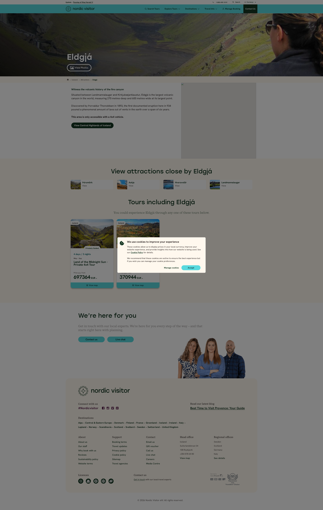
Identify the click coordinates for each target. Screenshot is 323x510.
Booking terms (119, 441)
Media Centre (153, 463)
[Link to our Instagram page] (108, 408)
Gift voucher (152, 446)
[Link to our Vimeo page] (112, 408)
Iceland (75, 80)
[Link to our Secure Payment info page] (217, 476)
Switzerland (154, 427)
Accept (191, 267)
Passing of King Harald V (83, 2)
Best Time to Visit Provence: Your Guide (217, 408)
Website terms (85, 463)
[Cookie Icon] (122, 252)
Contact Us (250, 8)
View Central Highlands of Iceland (92, 125)
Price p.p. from (79, 273)
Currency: (250, 2)
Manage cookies (171, 267)
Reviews (82, 454)
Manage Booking (232, 8)
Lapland (82, 427)
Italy (181, 422)
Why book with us (87, 450)
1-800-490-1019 (221, 2)
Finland (130, 422)
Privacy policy (119, 450)
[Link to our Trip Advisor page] (235, 479)
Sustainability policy (88, 459)
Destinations (191, 8)
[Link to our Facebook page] (103, 408)
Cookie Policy (137, 252)
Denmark (119, 422)
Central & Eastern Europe (98, 422)
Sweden (141, 427)
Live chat (120, 339)
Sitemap (116, 459)
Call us (149, 450)
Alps (80, 422)
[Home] (85, 8)
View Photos (81, 67)
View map (93, 285)
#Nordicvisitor (88, 408)
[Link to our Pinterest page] (117, 408)
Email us (150, 441)
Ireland (173, 422)
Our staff (82, 446)
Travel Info (209, 8)
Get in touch (139, 479)
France (139, 422)
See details (219, 458)
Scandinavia (105, 427)
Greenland (151, 422)
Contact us (91, 339)
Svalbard (130, 427)
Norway (93, 427)
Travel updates (119, 446)
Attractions (85, 80)
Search (237, 2)
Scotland (118, 427)
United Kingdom (170, 427)
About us (82, 441)
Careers (150, 459)
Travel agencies (120, 463)
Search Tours (153, 8)
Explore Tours (171, 8)
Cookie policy (119, 454)
